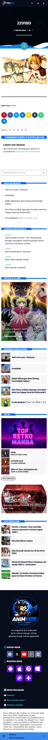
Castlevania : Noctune (20, 251)
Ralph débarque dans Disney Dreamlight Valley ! (25, 380)
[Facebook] (10, 654)
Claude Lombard (18, 267)
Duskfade (9, 195)
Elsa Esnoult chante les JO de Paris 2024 (28, 552)
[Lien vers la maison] (8, 3)
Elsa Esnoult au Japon (22, 540)
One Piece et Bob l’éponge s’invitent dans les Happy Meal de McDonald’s (29, 391)
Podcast (7, 501)
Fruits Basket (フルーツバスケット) (21, 218)
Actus (6, 325)
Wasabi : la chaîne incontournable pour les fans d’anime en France (28, 574)
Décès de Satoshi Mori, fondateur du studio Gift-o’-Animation (29, 563)
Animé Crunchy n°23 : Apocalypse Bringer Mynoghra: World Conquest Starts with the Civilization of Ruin (24, 240)
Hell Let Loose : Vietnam (16, 189)
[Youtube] (24, 654)
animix (13, 106)
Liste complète (8, 478)
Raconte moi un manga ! (16, 505)
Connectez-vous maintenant (28, 151)
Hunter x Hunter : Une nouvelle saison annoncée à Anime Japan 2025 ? (24, 330)
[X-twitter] (17, 654)
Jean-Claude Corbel (19, 259)
